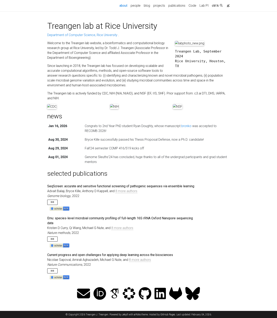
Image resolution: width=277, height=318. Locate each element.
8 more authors (126, 191)
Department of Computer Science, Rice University (82, 35)
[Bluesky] (192, 294)
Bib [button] (52, 202)
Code (192, 5)
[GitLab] (175, 294)
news (54, 116)
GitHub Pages (167, 314)
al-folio (137, 314)
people (136, 5)
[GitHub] (145, 294)
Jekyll (125, 314)
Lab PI (204, 5)
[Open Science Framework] (128, 294)
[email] (83, 294)
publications (176, 5)
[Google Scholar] (114, 294)
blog (147, 5)
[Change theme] (227, 4)
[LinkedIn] (160, 294)
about (124, 5)
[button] (59, 208)
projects (159, 5)
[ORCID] (99, 294)
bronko (186, 126)
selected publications (77, 173)
